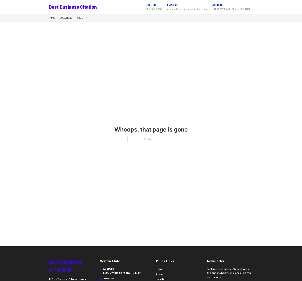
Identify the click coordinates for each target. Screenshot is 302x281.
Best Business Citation (73, 7)
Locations (66, 18)
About (160, 274)
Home (52, 18)
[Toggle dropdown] (87, 18)
